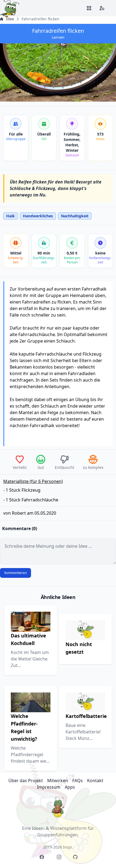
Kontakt (95, 781)
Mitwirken (57, 781)
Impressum (48, 787)
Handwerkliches (38, 215)
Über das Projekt (25, 781)
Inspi (67, 847)
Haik (10, 215)
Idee (10, 18)
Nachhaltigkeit (74, 215)
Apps (70, 787)
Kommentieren (15, 572)
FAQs (77, 781)
